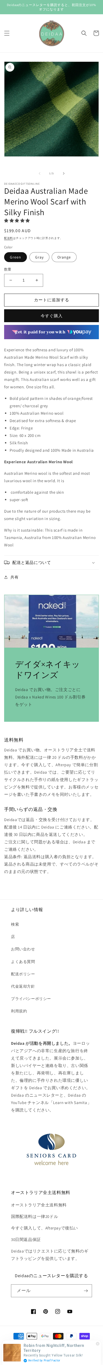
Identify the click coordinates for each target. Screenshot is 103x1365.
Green (15, 257)
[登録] (86, 1290)
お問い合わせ (23, 948)
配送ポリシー (23, 973)
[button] (7, 33)
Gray (39, 257)
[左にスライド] (40, 173)
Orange (64, 257)
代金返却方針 (23, 986)
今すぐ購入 (52, 315)
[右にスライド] (64, 173)
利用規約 (19, 1011)
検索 (15, 924)
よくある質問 (23, 961)
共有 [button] (14, 577)
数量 (8, 269)
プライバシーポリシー (31, 998)
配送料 (8, 238)
